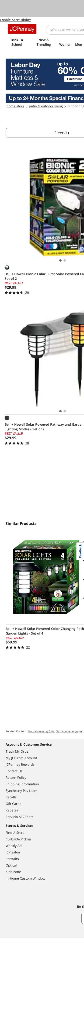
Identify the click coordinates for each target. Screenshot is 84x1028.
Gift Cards (13, 803)
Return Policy (16, 777)
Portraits (12, 858)
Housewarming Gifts (41, 731)
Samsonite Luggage (69, 731)
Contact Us (14, 771)
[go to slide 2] (64, 260)
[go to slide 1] (60, 260)
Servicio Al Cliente (20, 816)
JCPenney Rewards (20, 764)
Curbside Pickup (18, 839)
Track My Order (18, 751)
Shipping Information (22, 784)
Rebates (12, 810)
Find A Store (15, 832)
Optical (11, 865)
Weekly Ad (14, 845)
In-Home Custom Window (25, 878)
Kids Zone (13, 872)
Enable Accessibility (15, 20)
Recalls (11, 797)
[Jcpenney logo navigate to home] (22, 29)
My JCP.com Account (21, 758)
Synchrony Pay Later (21, 790)
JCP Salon (13, 852)
